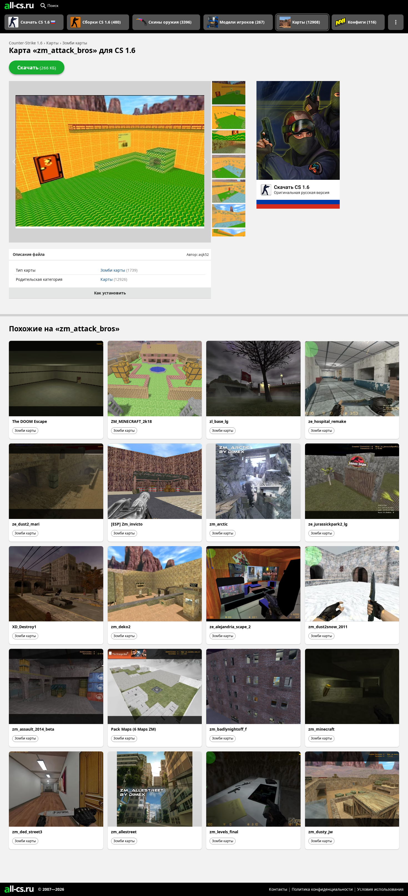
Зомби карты (118, 270)
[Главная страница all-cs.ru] (19, 5)
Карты (113, 279)
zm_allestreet (124, 831)
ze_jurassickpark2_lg (327, 524)
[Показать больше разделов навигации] (396, 22)
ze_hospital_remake (327, 421)
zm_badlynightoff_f (228, 729)
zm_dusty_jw (320, 831)
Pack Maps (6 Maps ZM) (133, 729)
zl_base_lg (219, 421)
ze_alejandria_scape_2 (230, 626)
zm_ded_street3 (27, 831)
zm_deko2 (120, 626)
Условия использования (380, 889)
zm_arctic (219, 524)
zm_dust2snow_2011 (327, 626)
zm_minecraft (321, 729)
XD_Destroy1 (24, 626)
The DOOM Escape (29, 421)
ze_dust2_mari (25, 524)
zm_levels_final (224, 831)
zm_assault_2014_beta (33, 729)
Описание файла (29, 254)
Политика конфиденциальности (322, 889)
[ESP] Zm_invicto (127, 524)
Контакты (278, 889)
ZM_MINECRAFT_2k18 (131, 421)
